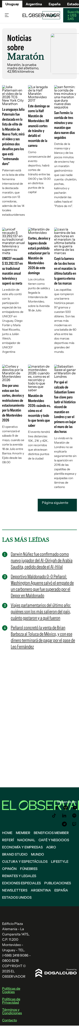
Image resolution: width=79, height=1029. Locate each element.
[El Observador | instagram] (66, 807)
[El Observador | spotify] (74, 815)
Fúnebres (28, 869)
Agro (51, 847)
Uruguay (12, 4)
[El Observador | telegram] (64, 824)
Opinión (9, 869)
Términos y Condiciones (12, 1011)
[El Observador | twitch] (74, 824)
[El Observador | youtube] (75, 807)
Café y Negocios (54, 840)
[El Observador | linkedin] (64, 815)
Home (7, 833)
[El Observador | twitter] (48, 807)
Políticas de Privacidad (11, 1000)
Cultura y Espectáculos (25, 861)
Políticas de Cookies (11, 990)
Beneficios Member (51, 833)
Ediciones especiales (21, 883)
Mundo (37, 854)
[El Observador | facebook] (57, 807)
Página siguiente (55, 502)
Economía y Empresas (22, 847)
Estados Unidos (17, 897)
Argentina (41, 890)
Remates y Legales (19, 876)
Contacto (9, 1020)
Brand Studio (15, 854)
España (61, 890)
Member (23, 833)
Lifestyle (59, 861)
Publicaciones (57, 883)
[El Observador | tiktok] (54, 815)
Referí (8, 840)
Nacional (26, 840)
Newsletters (14, 890)
